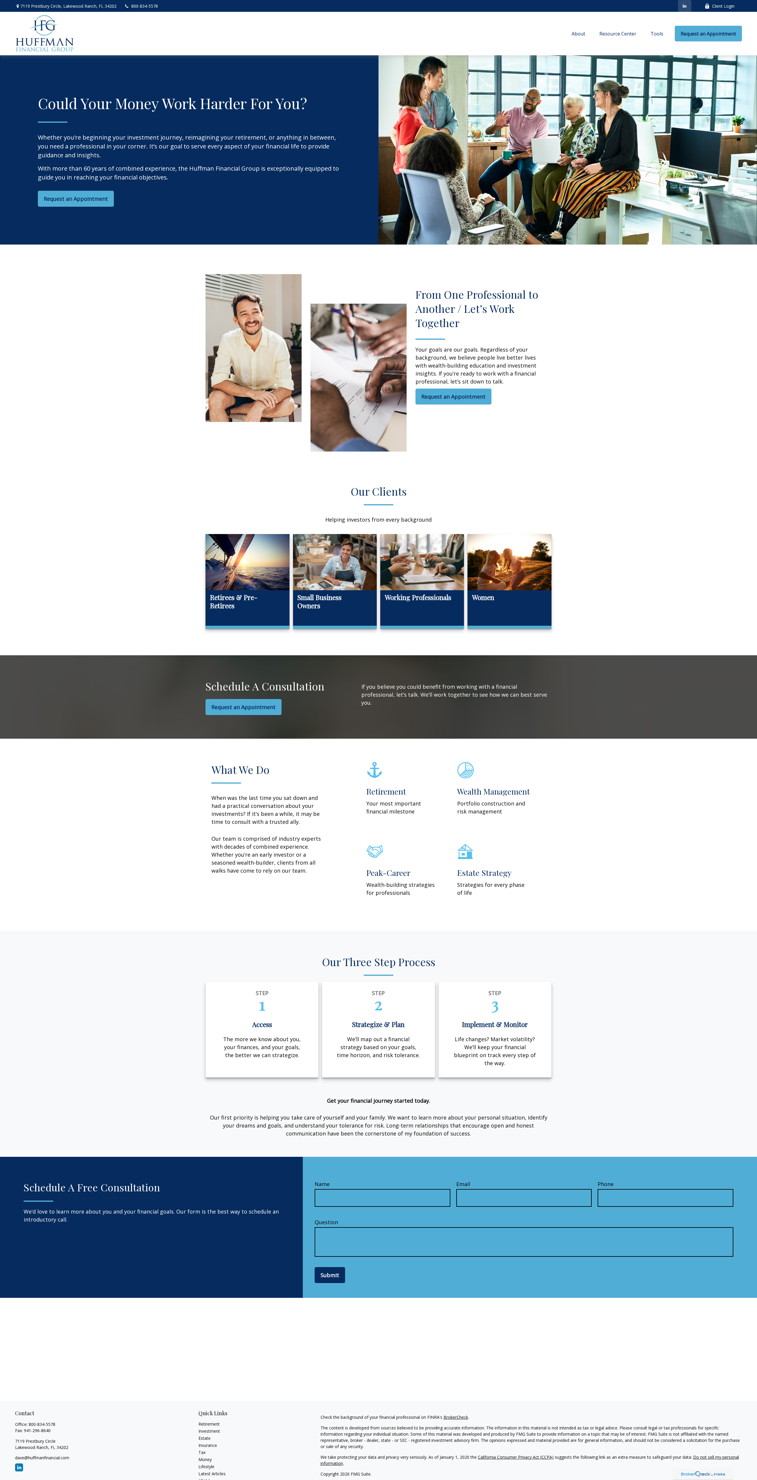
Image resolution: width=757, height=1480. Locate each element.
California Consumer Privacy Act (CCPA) (516, 1457)
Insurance (207, 1445)
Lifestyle (206, 1466)
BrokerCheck (456, 1417)
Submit (330, 1275)
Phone (606, 1184)
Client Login (723, 6)
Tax (202, 1452)
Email (463, 1184)
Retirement (209, 1424)
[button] (578, 34)
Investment (209, 1431)
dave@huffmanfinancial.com (42, 1457)
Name (322, 1184)
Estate (204, 1438)
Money (205, 1459)
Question (326, 1222)
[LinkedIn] (684, 6)
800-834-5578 (144, 6)
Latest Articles (212, 1473)
